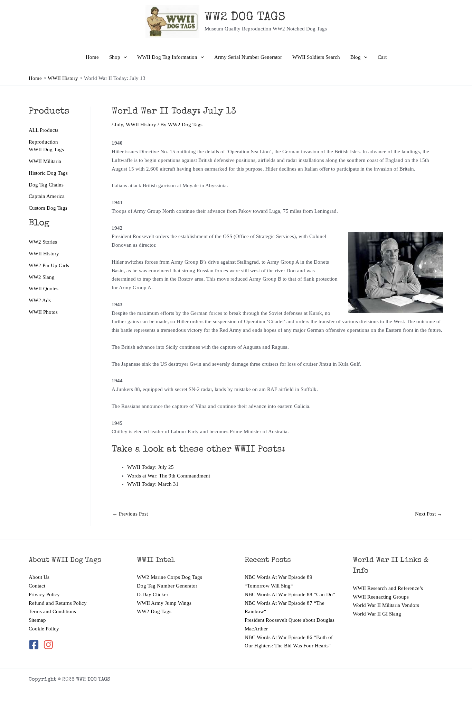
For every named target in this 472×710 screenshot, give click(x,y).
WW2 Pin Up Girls (49, 265)
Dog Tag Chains (46, 185)
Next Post (428, 514)
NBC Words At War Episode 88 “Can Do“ (290, 594)
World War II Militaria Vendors (386, 605)
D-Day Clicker (152, 594)
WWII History (44, 253)
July (118, 124)
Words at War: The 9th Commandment (168, 476)
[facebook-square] (35, 644)
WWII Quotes (43, 288)
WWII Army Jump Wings (164, 603)
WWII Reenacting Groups (381, 597)
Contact (37, 586)
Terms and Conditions (52, 611)
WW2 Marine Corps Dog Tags (169, 577)
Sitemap (37, 620)
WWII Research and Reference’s (388, 588)
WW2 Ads (40, 300)
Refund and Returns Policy (58, 603)
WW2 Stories (43, 242)
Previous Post (130, 514)
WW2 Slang (42, 277)
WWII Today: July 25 (150, 467)
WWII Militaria (45, 161)
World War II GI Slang (377, 614)
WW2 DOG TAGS (245, 17)
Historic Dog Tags (48, 173)
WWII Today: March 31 (153, 484)
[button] (123, 57)
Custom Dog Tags (48, 208)
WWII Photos (43, 312)
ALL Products (43, 130)
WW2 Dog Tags (154, 611)
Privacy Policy (44, 594)
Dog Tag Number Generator (167, 586)
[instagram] (49, 644)
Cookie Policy (44, 628)
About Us (39, 577)
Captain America (47, 196)
